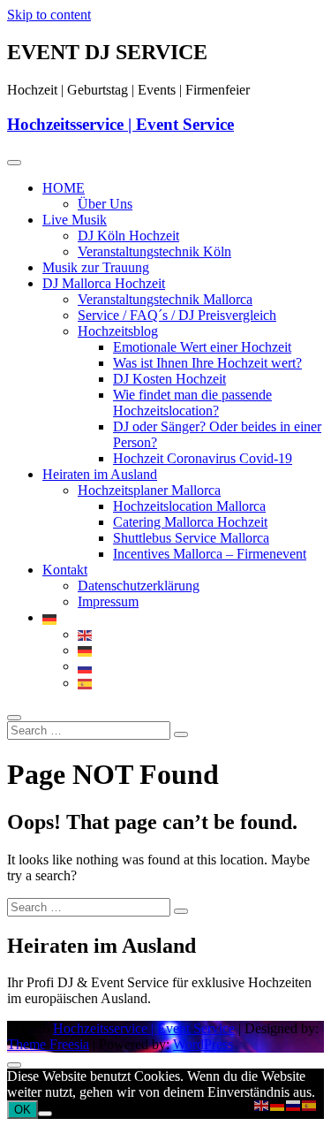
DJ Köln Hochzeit (128, 235)
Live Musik (74, 219)
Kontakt (64, 569)
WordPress (203, 1044)
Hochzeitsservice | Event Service (120, 124)
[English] (86, 634)
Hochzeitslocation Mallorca (189, 506)
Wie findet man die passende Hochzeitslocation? (192, 402)
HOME (63, 187)
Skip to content (49, 14)
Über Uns (105, 203)
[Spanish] (86, 682)
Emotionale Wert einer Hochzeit (202, 346)
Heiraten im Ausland (99, 474)
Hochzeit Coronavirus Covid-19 (202, 458)
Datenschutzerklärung (138, 585)
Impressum (108, 601)
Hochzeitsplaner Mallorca (149, 490)
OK (22, 1109)
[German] (50, 617)
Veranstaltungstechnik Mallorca (165, 299)
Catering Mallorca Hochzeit (190, 521)
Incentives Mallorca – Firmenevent (209, 553)
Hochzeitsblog (118, 331)
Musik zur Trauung (95, 267)
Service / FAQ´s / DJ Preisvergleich (177, 315)
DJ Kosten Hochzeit (169, 378)
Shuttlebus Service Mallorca (191, 537)
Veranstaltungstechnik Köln (154, 251)
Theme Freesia (48, 1044)
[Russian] (86, 665)
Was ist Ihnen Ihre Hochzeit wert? (207, 362)
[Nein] (45, 1113)
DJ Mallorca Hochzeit (103, 283)
